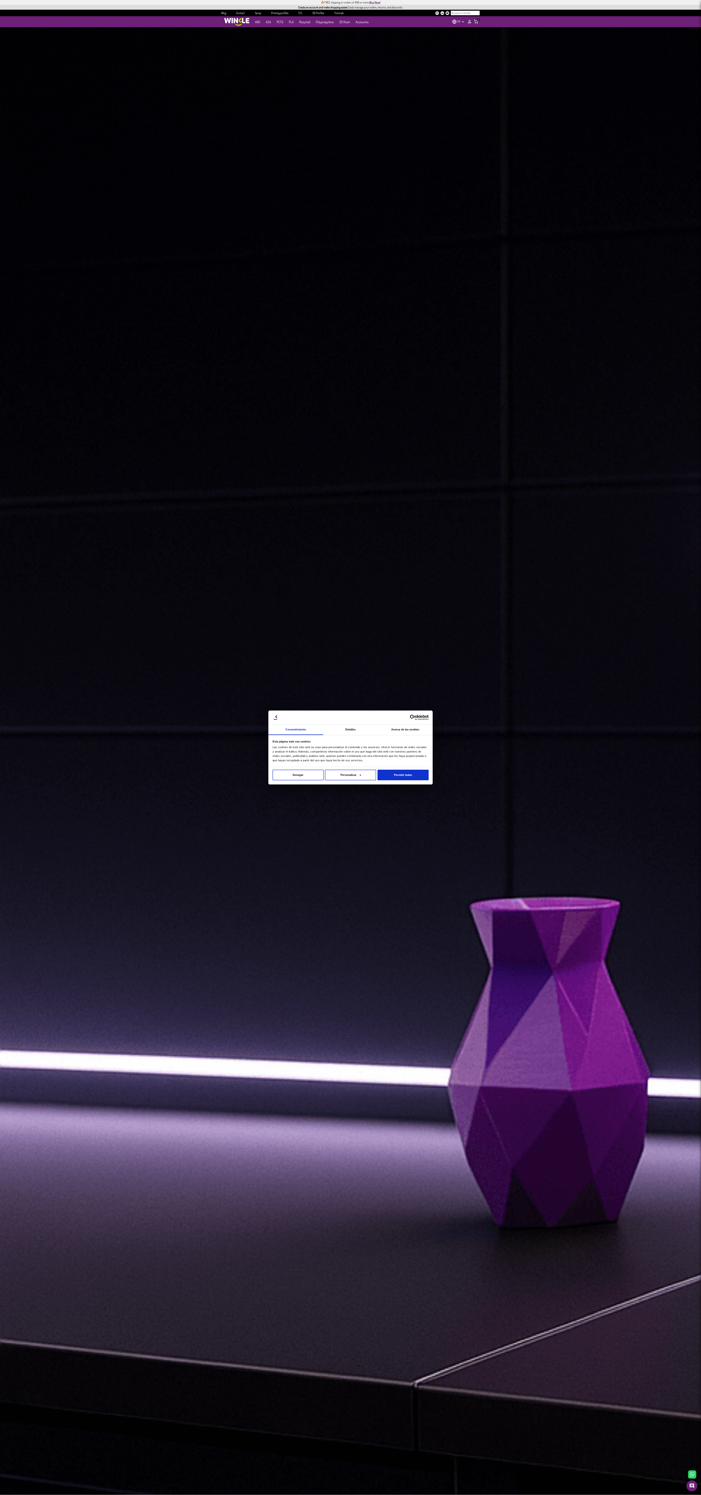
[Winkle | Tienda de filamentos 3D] (236, 21)
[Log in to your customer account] (469, 21)
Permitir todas (403, 774)
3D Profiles (318, 13)
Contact (240, 13)
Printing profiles (279, 13)
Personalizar (348, 774)
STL (300, 13)
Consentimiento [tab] (296, 729)
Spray (258, 13)
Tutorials (339, 13)
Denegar (298, 774)
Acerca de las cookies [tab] (405, 729)
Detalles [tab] (350, 729)
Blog (223, 13)
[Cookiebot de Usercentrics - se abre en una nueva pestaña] (413, 717)
